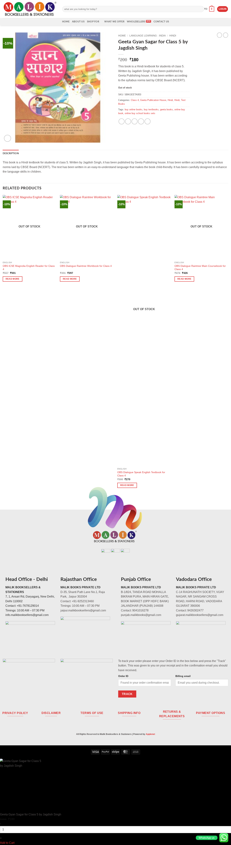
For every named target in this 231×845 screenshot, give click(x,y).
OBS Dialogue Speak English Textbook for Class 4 (141, 474)
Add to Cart (7, 842)
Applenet (150, 734)
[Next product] (219, 35)
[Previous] (3, 345)
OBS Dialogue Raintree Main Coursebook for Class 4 (200, 267)
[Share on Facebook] (122, 121)
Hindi (172, 35)
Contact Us (161, 22)
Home (65, 22)
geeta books (166, 109)
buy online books (133, 109)
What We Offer (114, 22)
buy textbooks (151, 109)
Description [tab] (11, 153)
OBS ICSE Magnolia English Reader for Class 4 (29, 267)
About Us (78, 22)
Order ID (123, 676)
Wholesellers (136, 22)
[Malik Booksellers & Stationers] (30, 9)
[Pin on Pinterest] (141, 121)
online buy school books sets (140, 113)
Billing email (183, 676)
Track (127, 694)
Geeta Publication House (153, 100)
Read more (12, 279)
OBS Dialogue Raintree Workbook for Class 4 (86, 265)
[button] (209, 9)
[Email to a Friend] (135, 121)
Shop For (93, 22)
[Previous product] (225, 35)
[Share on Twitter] (128, 121)
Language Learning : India (147, 35)
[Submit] (201, 9)
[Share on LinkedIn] (148, 121)
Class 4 (135, 100)
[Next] (228, 345)
